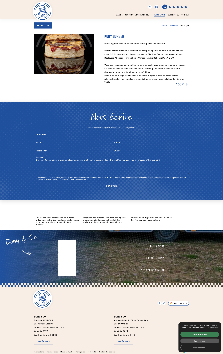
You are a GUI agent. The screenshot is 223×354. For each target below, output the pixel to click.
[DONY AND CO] (42, 11)
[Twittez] (179, 84)
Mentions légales (66, 352)
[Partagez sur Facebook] (176, 84)
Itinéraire (43, 341)
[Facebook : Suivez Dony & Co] (150, 7)
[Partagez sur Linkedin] (187, 84)
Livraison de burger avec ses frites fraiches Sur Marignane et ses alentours (151, 218)
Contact (185, 14)
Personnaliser (199, 347)
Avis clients (180, 303)
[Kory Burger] (64, 54)
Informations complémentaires (46, 352)
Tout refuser (200, 340)
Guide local (173, 14)
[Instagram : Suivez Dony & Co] (156, 7)
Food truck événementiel (137, 14)
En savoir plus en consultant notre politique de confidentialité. (62, 179)
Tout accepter (199, 334)
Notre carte (159, 14)
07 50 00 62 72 (121, 330)
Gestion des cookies (107, 352)
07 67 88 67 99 (178, 6)
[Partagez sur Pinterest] (183, 84)
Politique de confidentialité (86, 352)
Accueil (119, 14)
